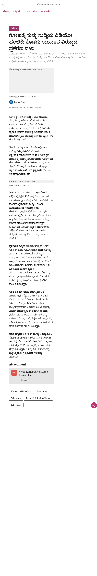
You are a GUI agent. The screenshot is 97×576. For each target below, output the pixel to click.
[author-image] (11, 102)
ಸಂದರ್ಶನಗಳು (31, 11)
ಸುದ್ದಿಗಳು (16, 11)
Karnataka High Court (21, 391)
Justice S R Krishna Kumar (38, 398)
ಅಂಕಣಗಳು (46, 11)
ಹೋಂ (6, 11)
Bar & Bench (20, 102)
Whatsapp (16, 398)
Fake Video (16, 405)
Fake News (42, 391)
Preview (24, 380)
